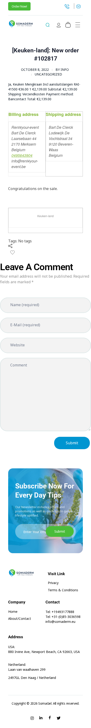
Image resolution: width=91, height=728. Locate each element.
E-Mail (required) (25, 324)
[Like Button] (12, 252)
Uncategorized (48, 74)
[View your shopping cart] (68, 25)
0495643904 (21, 155)
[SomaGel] (20, 24)
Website (17, 345)
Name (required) (24, 304)
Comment (18, 365)
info (65, 69)
